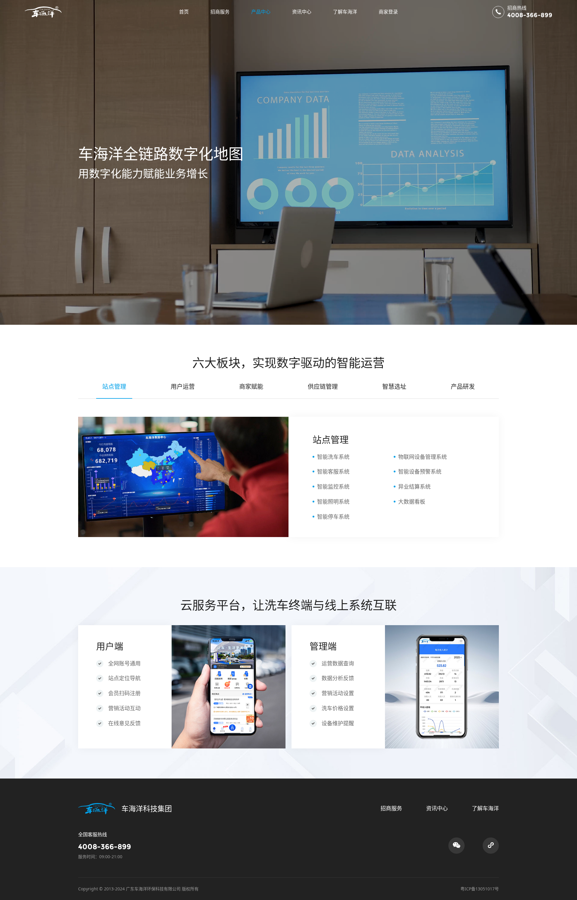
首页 (184, 11)
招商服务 (220, 11)
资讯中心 (301, 11)
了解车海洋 (345, 11)
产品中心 (260, 11)
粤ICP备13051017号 (479, 889)
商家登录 (388, 11)
